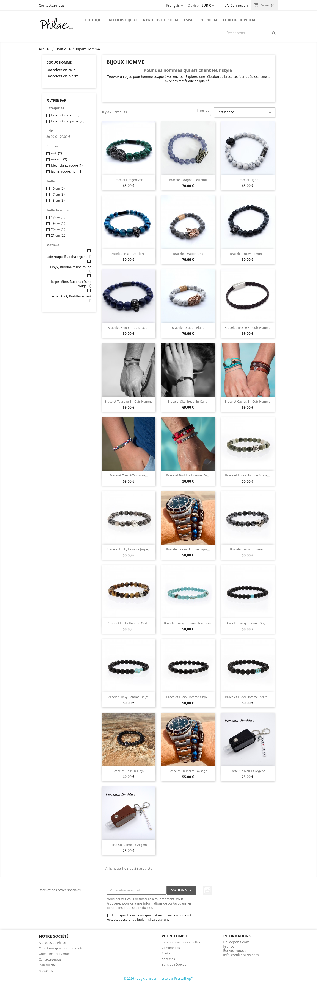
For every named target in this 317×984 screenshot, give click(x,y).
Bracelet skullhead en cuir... (188, 401)
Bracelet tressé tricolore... (128, 475)
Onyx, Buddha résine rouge (70, 269)
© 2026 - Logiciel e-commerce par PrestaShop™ (159, 978)
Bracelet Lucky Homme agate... (247, 475)
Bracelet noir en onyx (128, 771)
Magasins (46, 970)
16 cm (58, 188)
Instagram (207, 890)
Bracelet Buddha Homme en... (188, 475)
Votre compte (175, 936)
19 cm (58, 223)
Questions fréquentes (54, 954)
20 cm (58, 229)
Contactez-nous (51, 5)
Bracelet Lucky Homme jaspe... (129, 549)
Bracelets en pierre (62, 76)
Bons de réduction (175, 964)
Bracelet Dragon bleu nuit (188, 180)
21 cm (58, 235)
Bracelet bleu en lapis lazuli (128, 327)
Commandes (171, 948)
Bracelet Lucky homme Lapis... (188, 549)
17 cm (58, 194)
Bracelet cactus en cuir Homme (247, 401)
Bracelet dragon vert (128, 180)
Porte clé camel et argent (128, 845)
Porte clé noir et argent (247, 771)
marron (59, 159)
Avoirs (166, 953)
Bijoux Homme (59, 62)
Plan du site (47, 965)
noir (56, 153)
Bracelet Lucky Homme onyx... (247, 623)
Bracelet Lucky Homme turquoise (188, 623)
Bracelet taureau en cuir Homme (128, 401)
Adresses (168, 959)
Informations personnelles (181, 942)
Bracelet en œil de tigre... (128, 254)
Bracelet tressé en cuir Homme (247, 327)
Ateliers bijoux (123, 20)
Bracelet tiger (247, 180)
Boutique (94, 20)
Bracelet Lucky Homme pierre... (247, 697)
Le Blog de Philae (239, 20)
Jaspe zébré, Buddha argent (70, 298)
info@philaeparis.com (241, 955)
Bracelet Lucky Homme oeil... (128, 623)
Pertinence (245, 112)
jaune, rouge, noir (66, 171)
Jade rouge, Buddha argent (69, 256)
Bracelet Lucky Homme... (247, 254)
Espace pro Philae (201, 20)
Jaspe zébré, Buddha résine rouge (71, 283)
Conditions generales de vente (61, 948)
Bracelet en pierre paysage (188, 771)
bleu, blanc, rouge (67, 165)
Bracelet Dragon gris (188, 254)
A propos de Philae (161, 20)
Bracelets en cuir (60, 70)
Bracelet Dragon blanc (188, 327)
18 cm (58, 200)
